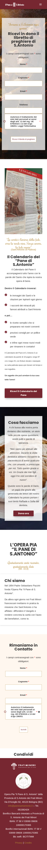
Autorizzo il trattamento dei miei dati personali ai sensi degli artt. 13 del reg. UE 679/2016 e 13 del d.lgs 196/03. (26, 712)
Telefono (23, 105)
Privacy (19, 843)
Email (23, 91)
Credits (28, 843)
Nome (23, 64)
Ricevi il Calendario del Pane (23, 393)
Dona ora (23, 513)
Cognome (23, 78)
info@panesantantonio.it (20, 806)
